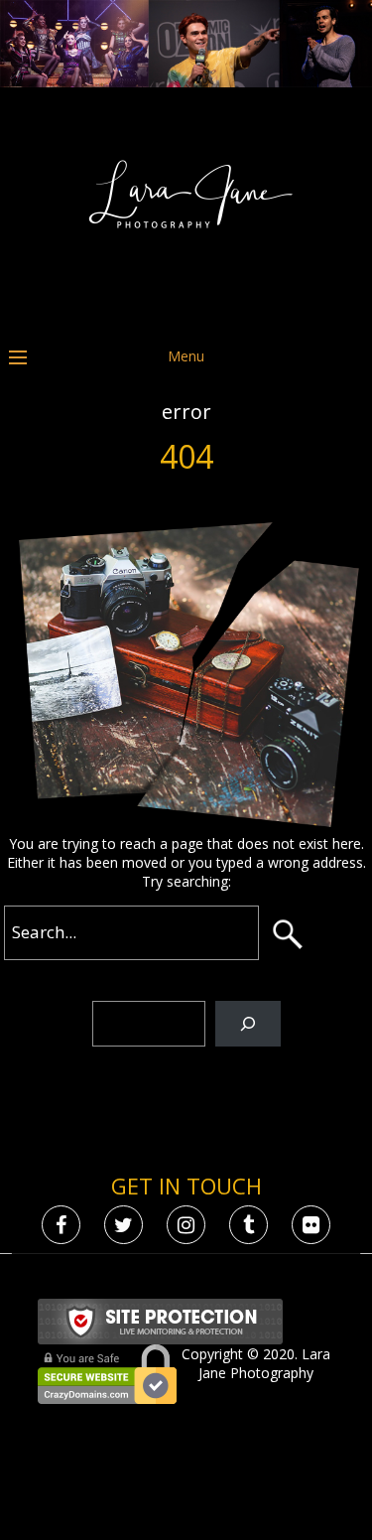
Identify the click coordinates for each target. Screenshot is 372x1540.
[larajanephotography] (186, 309)
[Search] (247, 1024)
